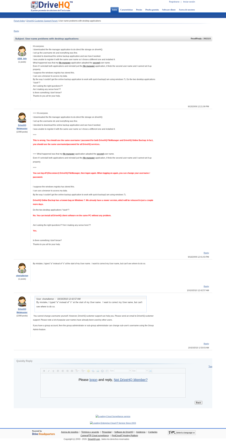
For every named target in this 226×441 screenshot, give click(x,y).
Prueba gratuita (152, 10)
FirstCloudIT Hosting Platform (125, 435)
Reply (16, 31)
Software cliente (169, 10)
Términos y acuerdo (90, 432)
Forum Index (19, 21)
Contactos (152, 432)
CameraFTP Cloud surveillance (95, 435)
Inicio (114, 10)
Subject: (20, 38)
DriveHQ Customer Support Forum (42, 21)
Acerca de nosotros (187, 10)
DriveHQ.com (94, 439)
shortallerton (22, 276)
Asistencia (140, 432)
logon (93, 380)
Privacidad (107, 432)
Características (126, 10)
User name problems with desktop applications (80, 21)
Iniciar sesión (189, 2)
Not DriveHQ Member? (131, 380)
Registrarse (174, 2)
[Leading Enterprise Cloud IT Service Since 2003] (113, 423)
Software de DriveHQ (123, 432)
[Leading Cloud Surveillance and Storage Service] (113, 416)
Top (210, 366)
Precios (139, 10)
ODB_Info (22, 58)
